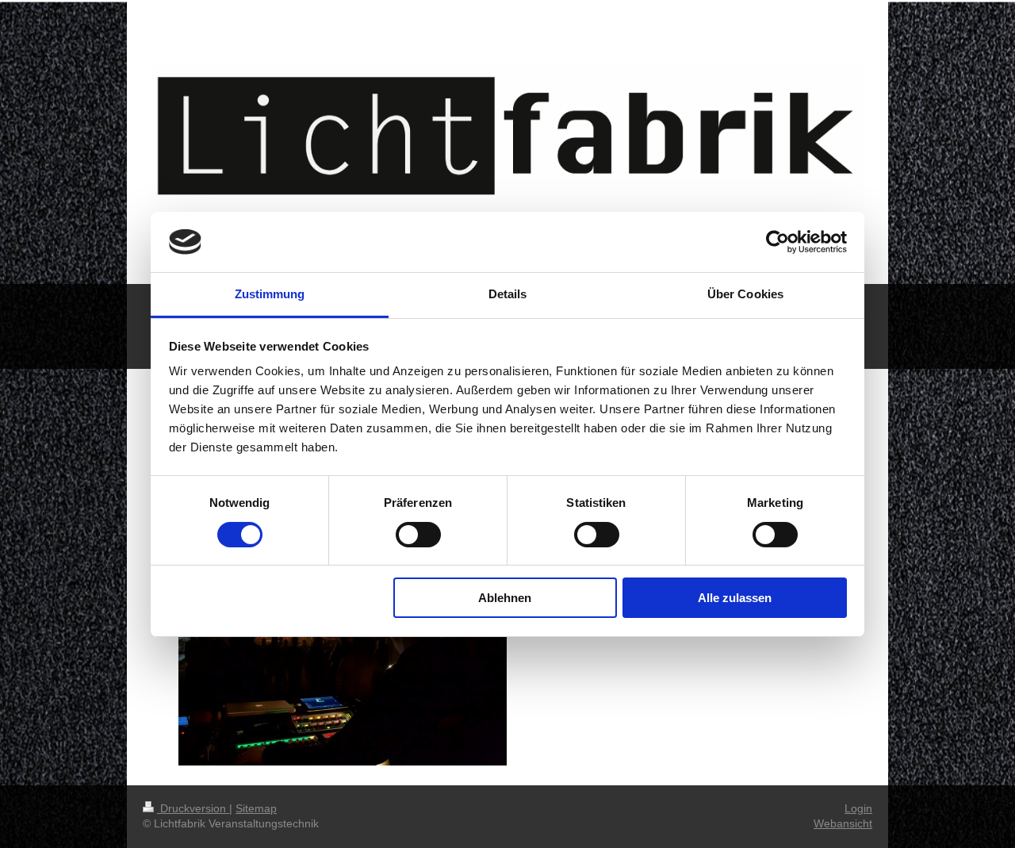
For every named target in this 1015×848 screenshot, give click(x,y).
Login (858, 808)
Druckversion (193, 808)
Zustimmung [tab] (270, 294)
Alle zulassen (735, 597)
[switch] (418, 534)
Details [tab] (507, 294)
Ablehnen (504, 597)
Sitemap (256, 808)
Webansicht (843, 823)
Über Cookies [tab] (745, 294)
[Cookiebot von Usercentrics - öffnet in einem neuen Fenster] (777, 242)
